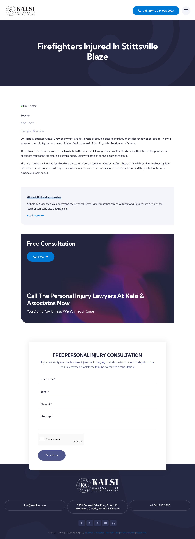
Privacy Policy (127, 532)
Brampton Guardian (32, 131)
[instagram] (97, 523)
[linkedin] (113, 523)
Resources (141, 532)
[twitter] (89, 523)
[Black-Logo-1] (20, 6)
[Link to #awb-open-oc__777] (186, 10)
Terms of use (112, 532)
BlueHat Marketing (94, 532)
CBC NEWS (28, 123)
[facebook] (81, 523)
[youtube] (105, 523)
